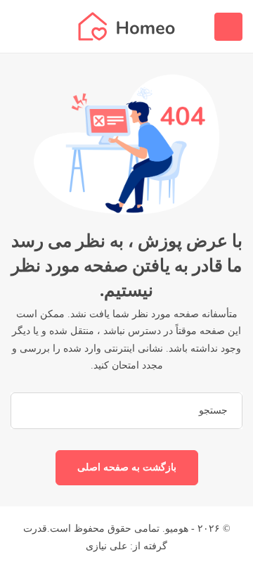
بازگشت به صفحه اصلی (126, 467)
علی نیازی (106, 546)
